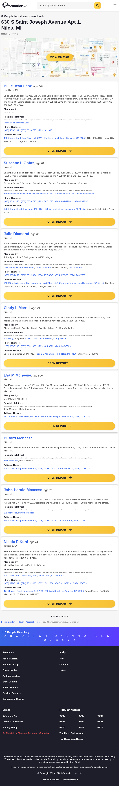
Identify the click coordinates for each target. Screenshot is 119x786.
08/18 (100, 727)
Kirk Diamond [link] (75, 267)
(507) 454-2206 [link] (45, 583)
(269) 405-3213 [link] (45, 346)
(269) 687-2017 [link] (45, 201)
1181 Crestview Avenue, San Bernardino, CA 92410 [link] (79, 283)
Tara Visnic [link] (9, 575)
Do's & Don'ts (9, 716)
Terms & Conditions (12, 721)
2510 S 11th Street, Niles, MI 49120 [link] (71, 520)
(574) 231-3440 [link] (28, 583)
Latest (63, 670)
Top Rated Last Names (71, 739)
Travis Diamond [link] (43, 267)
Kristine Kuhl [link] (57, 575)
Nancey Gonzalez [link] (44, 193)
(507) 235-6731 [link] (80, 583)
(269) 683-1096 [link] (28, 346)
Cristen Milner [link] (45, 338)
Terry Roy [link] (8, 338)
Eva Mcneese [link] (10, 512)
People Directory (8, 622)
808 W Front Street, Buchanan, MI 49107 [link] (65, 209)
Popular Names (70, 709)
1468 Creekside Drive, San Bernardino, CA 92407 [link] (28, 283)
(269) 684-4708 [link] (63, 201)
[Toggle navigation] (115, 5)
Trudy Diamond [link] (26, 267)
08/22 (81, 721)
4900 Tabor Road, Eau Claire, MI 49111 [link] (23, 138)
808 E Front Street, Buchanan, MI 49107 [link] (24, 209)
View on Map (59, 57)
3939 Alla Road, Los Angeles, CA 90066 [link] (64, 591)
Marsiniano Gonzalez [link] (65, 193)
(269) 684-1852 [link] (80, 201)
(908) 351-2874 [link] (28, 275)
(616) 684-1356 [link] (11, 201)
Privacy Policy (9, 727)
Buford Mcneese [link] (26, 512)
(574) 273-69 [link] (61, 275)
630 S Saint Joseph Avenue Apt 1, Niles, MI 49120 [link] (65, 416)
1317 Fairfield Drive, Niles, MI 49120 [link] (22, 416)
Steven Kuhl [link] (44, 575)
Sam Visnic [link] (21, 575)
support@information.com (95, 767)
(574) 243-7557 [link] (77, 275)
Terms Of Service (50, 779)
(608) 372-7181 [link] (11, 583)
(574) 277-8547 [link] (45, 275)
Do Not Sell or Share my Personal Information (26, 733)
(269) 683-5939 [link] (11, 346)
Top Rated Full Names (71, 733)
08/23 (62, 721)
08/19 (81, 727)
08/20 (62, 727)
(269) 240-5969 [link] (63, 346)
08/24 (100, 716)
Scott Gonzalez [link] (27, 193)
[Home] (14, 5)
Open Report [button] (57, 150)
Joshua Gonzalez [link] (85, 193)
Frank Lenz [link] (9, 122)
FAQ (62, 658)
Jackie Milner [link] (31, 338)
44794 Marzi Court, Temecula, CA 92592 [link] (24, 591)
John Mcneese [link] (11, 460)
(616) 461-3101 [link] (11, 130)
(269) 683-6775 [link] (28, 130)
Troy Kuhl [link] (32, 575)
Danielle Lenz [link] (22, 122)
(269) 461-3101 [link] (45, 130)
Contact (64, 664)
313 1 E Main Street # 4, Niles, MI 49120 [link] (57, 354)
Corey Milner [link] (59, 338)
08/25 (81, 716)
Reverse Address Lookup (29, 622)
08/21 (100, 721)
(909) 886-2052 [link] (11, 275)
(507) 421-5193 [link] (63, 583)
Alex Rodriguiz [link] (11, 267)
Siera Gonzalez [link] (11, 193)
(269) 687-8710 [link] (28, 201)
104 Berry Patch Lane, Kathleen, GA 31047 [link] (65, 138)
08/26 (62, 716)
